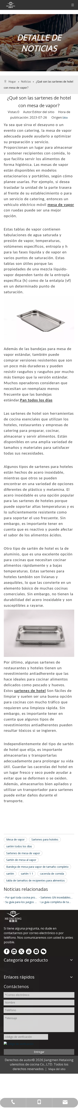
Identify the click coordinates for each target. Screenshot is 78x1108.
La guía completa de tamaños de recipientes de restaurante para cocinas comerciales (57, 902)
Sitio (65, 117)
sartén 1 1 (27, 873)
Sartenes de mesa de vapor (23, 853)
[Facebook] (6, 951)
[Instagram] (36, 951)
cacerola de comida (52, 873)
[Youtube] (29, 951)
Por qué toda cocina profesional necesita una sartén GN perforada (21, 897)
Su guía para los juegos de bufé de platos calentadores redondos (21, 902)
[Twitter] (21, 951)
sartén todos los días (19, 846)
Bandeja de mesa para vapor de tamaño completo (37, 867)
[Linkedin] (14, 951)
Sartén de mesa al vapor (21, 860)
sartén (10, 873)
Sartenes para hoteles (44, 839)
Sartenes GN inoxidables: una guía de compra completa (57, 897)
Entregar (39, 1052)
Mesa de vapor (15, 839)
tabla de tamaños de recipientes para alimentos (35, 880)
